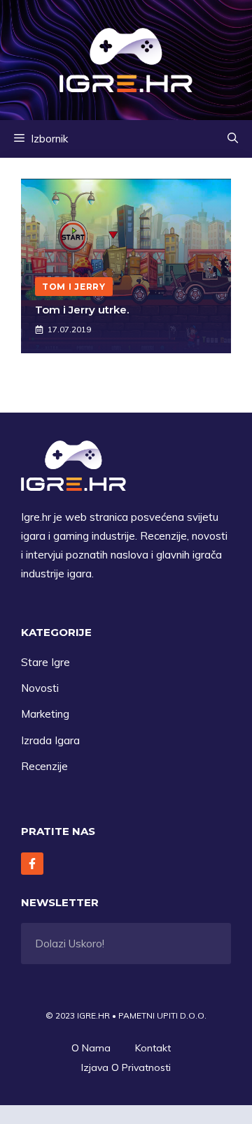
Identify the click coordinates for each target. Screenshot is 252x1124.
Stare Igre (45, 662)
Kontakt (153, 1048)
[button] (233, 139)
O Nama (91, 1048)
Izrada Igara (50, 740)
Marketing (45, 713)
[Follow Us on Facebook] (32, 863)
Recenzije (44, 766)
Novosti (40, 688)
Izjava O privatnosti (126, 1067)
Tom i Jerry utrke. (82, 309)
